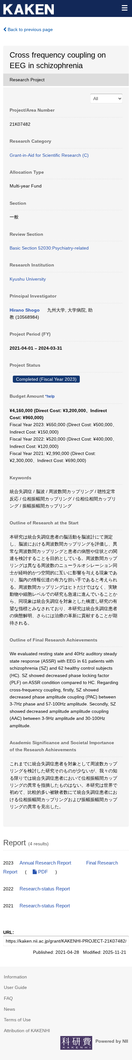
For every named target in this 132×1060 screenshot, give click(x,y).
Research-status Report (45, 888)
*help (49, 396)
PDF (42, 871)
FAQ (8, 998)
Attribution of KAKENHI (27, 1030)
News (9, 1009)
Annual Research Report (45, 862)
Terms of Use (17, 1019)
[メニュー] (124, 7)
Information (15, 976)
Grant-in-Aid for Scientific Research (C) (49, 155)
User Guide (15, 987)
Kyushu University (28, 279)
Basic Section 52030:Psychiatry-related (49, 248)
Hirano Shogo (25, 310)
